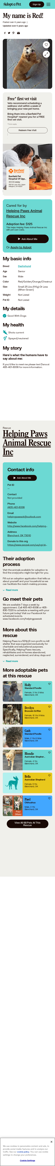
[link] (5, 33)
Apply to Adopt (21, 247)
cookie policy (23, 1152)
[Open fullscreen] (46, 54)
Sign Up (37, 4)
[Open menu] (48, 4)
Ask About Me (29, 239)
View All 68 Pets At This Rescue (27, 823)
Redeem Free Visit (27, 130)
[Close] (51, 1142)
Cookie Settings (27, 1160)
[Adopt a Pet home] (12, 4)
